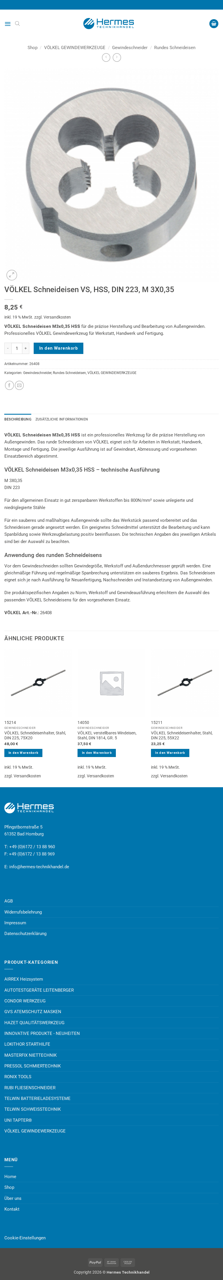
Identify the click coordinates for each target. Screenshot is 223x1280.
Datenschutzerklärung (25, 933)
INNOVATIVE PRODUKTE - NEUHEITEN (42, 1033)
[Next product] (106, 57)
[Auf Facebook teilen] (9, 385)
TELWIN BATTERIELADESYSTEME (37, 1098)
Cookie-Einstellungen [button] (25, 1238)
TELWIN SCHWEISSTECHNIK (32, 1109)
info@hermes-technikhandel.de (39, 866)
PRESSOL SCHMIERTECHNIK (32, 1066)
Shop (32, 47)
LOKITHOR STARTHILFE (27, 1044)
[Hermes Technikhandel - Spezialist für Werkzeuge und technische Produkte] (111, 23)
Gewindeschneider (130, 47)
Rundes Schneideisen (174, 47)
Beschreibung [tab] (17, 419)
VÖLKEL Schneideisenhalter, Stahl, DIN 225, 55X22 (182, 735)
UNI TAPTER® (18, 1120)
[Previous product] (117, 57)
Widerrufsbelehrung (23, 912)
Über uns (12, 1198)
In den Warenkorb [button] (23, 753)
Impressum (15, 922)
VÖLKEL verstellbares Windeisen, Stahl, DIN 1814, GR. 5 (107, 735)
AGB (8, 901)
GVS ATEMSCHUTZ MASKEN (32, 1011)
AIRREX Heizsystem (23, 979)
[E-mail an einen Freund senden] (19, 385)
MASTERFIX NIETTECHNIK (30, 1055)
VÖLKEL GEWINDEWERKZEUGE (74, 47)
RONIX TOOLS (17, 1076)
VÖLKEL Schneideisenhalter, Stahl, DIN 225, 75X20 (35, 735)
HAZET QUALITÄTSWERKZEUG (34, 1022)
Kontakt (11, 1209)
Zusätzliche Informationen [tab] (61, 419)
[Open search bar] (17, 23)
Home (10, 1176)
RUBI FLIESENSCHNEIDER (29, 1087)
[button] (7, 24)
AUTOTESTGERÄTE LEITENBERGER (39, 990)
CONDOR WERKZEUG (25, 1001)
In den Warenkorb (58, 348)
